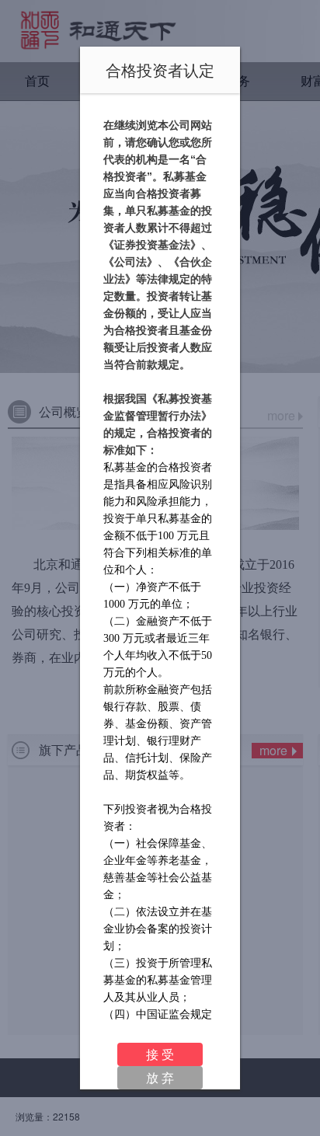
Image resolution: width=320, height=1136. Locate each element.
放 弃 (160, 1077)
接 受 (160, 1054)
